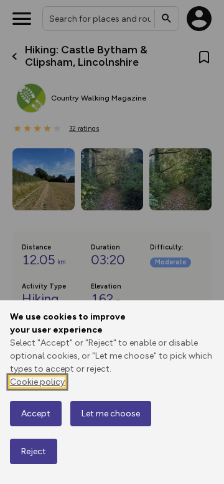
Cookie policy (37, 382)
